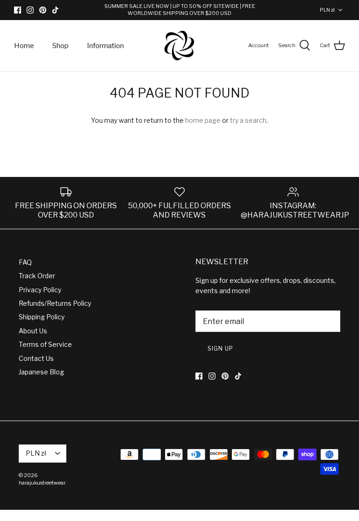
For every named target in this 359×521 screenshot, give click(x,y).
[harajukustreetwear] (179, 46)
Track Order (37, 276)
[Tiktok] (55, 10)
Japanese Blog (41, 372)
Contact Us (36, 358)
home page (203, 120)
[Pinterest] (42, 10)
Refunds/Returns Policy (55, 303)
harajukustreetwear (42, 482)
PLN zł (327, 10)
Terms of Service (45, 344)
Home (24, 46)
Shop (60, 46)
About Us (33, 331)
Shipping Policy (42, 317)
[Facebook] (17, 10)
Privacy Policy (40, 290)
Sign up (220, 348)
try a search (248, 120)
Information (105, 46)
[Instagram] (30, 10)
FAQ (25, 262)
